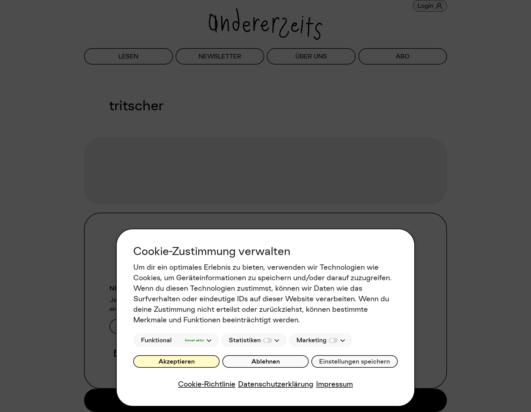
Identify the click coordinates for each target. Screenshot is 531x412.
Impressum (334, 384)
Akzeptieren (176, 361)
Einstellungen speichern (354, 361)
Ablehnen (265, 361)
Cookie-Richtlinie (206, 384)
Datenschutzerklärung (275, 384)
